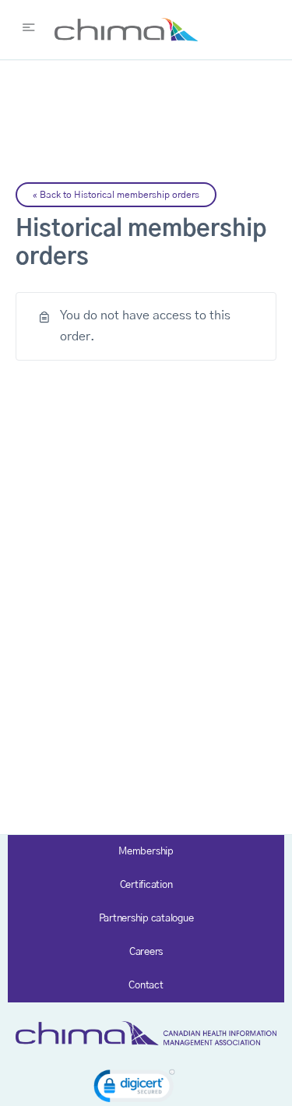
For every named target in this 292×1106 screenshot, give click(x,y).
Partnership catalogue (146, 919)
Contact (145, 986)
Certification (146, 885)
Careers (146, 952)
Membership (146, 852)
